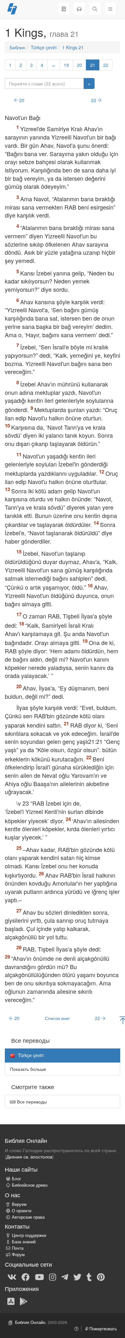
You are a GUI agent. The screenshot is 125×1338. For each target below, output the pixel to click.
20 (79, 65)
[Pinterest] (101, 1276)
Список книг (57, 1018)
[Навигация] (110, 9)
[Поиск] (94, 9)
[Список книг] (64, 9)
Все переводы (31, 1101)
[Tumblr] (89, 1276)
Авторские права (28, 1217)
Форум (18, 1254)
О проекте (21, 1211)
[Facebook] (25, 1276)
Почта (17, 1248)
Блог (16, 1179)
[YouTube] (39, 1276)
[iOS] (10, 1301)
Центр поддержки (29, 1235)
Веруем (19, 1204)
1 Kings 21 (73, 47)
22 (105, 65)
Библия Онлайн (30, 1322)
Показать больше (28, 1069)
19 (66, 65)
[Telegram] (64, 1276)
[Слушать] (79, 9)
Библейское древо (29, 1185)
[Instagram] (52, 1276)
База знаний (24, 1242)
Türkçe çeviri (43, 47)
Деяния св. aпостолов (29, 1156)
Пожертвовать (102, 1329)
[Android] (24, 1301)
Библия (17, 47)
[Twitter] (77, 1276)
